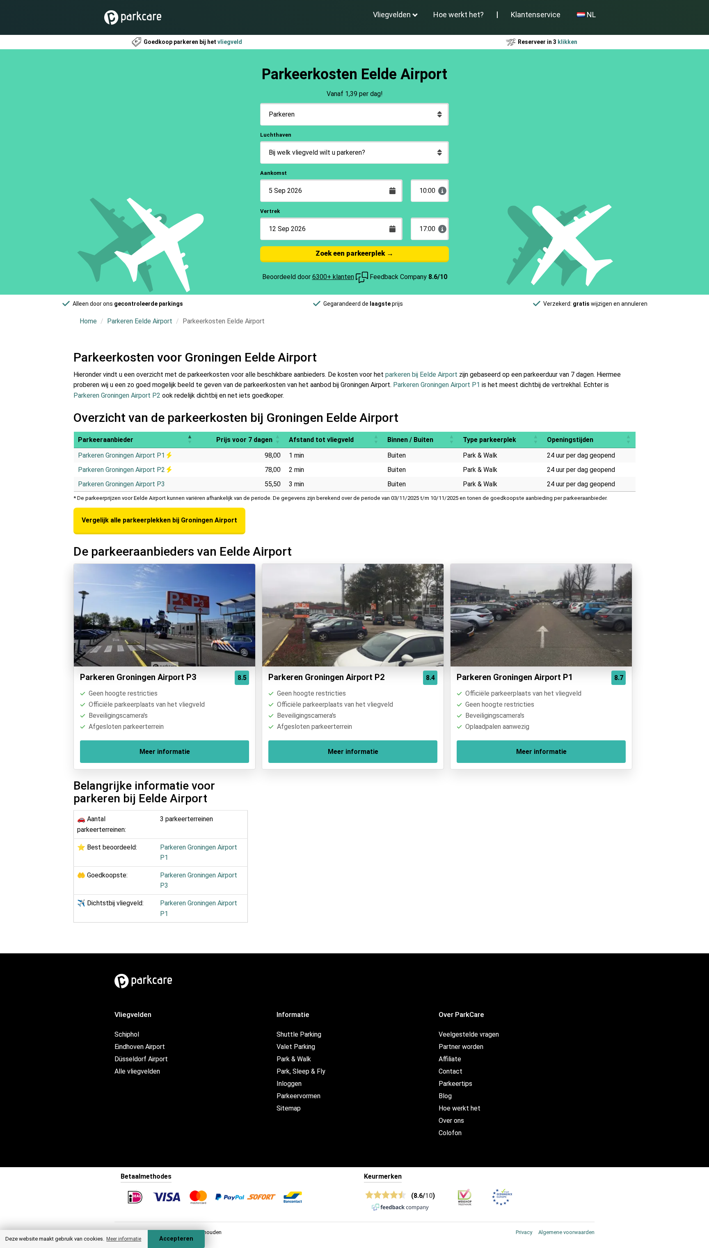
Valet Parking (296, 1047)
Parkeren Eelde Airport (139, 321)
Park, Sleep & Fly (301, 1071)
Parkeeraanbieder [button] (105, 440)
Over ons (451, 1120)
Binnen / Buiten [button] (410, 440)
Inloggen (289, 1084)
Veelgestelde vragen (469, 1034)
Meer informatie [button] (123, 1239)
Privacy (524, 1232)
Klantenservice (535, 14)
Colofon (450, 1133)
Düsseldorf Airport (141, 1059)
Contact (450, 1071)
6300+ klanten (333, 277)
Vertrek (270, 211)
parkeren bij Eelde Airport (421, 374)
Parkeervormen (298, 1096)
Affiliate (450, 1059)
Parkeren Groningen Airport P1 (436, 385)
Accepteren (176, 1238)
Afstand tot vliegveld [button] (321, 440)
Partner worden (461, 1047)
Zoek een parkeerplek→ (354, 253)
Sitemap (289, 1108)
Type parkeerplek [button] (489, 440)
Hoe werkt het (459, 1108)
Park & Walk (294, 1059)
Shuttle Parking (299, 1034)
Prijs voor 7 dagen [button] (244, 440)
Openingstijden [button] (570, 440)
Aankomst (273, 173)
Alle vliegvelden (137, 1071)
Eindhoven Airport (139, 1047)
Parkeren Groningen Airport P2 (116, 395)
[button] (189, 440)
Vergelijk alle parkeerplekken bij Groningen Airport (159, 520)
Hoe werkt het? (458, 14)
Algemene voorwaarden (566, 1232)
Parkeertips (455, 1084)
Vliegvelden (392, 14)
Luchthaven (275, 135)
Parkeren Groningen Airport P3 (121, 484)
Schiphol (126, 1034)
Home (88, 321)
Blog (445, 1096)
